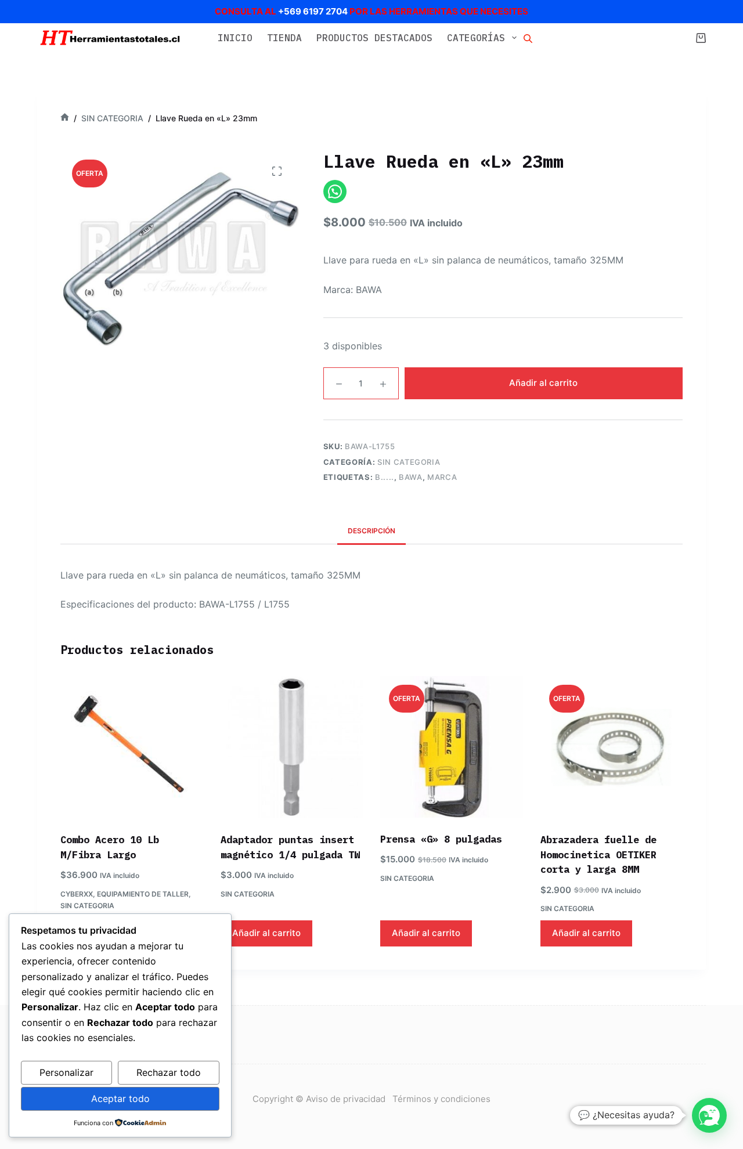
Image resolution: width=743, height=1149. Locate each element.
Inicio (235, 38)
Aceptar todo (120, 1098)
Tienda (284, 38)
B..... (384, 477)
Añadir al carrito (543, 382)
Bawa (411, 477)
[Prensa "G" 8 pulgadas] (451, 747)
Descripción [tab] (371, 530)
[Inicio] (64, 118)
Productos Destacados (374, 38)
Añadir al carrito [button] (266, 932)
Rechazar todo (168, 1072)
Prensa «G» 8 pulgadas (441, 839)
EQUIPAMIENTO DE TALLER (143, 894)
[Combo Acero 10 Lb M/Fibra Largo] (131, 747)
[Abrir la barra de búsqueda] (528, 37)
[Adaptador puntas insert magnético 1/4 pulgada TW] (292, 747)
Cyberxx (76, 894)
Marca (442, 477)
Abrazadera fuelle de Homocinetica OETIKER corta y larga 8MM (598, 854)
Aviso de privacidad (349, 1098)
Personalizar (66, 1072)
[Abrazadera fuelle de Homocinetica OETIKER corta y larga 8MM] (611, 747)
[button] (709, 1115)
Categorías (476, 38)
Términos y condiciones (441, 1098)
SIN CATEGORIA (408, 462)
